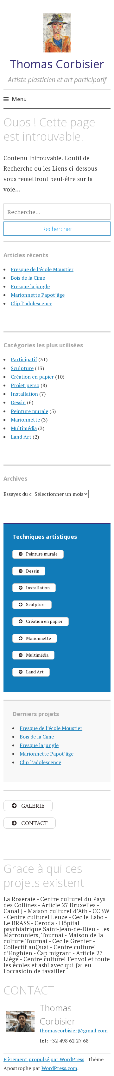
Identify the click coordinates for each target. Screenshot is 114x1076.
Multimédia (24, 428)
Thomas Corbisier (57, 64)
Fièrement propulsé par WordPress (43, 1059)
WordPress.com (59, 1068)
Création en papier (32, 376)
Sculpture (22, 368)
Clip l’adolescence (31, 303)
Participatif (24, 359)
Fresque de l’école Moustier (42, 269)
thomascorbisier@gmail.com (74, 1030)
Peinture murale (29, 411)
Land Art (21, 436)
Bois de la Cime (28, 277)
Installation (24, 393)
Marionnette (25, 419)
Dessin (18, 402)
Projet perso (25, 385)
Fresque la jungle (30, 286)
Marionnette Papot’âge (38, 294)
